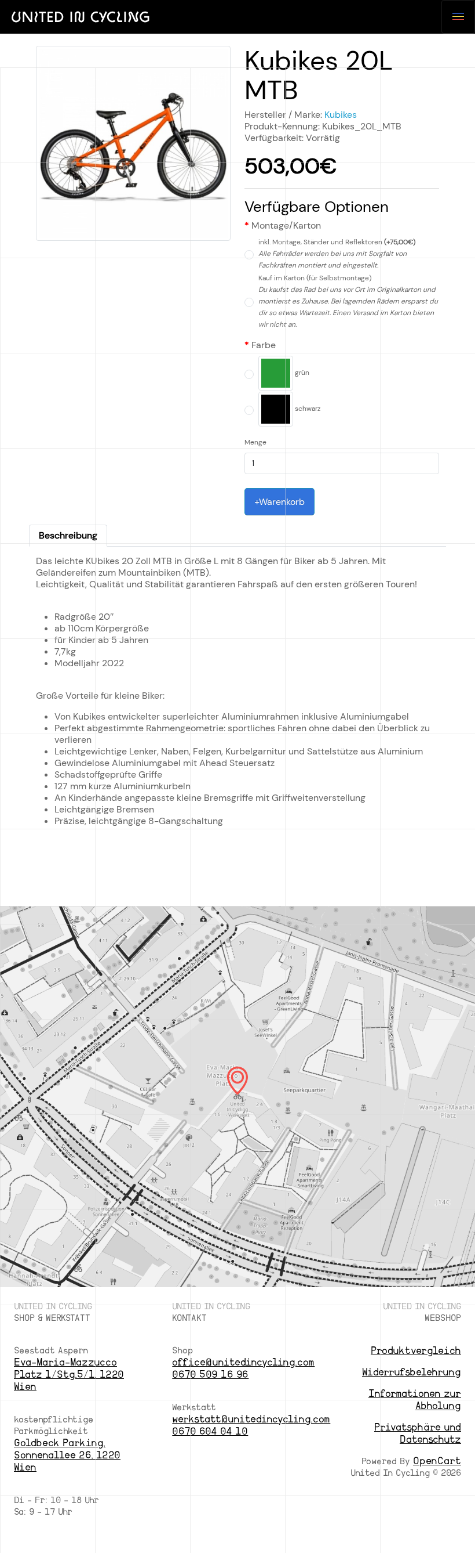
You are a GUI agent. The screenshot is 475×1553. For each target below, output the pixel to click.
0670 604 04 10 (210, 1431)
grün (301, 372)
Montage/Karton (286, 226)
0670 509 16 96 (210, 1374)
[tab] (68, 536)
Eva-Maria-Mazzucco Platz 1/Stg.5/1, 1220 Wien (69, 1374)
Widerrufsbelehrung (411, 1372)
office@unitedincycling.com (243, 1362)
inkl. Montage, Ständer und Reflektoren (336, 253)
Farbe (263, 345)
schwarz (306, 408)
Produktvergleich (416, 1350)
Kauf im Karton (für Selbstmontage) (348, 301)
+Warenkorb (279, 502)
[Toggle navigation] (458, 17)
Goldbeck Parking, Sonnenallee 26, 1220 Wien (67, 1455)
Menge (255, 442)
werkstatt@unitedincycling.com (251, 1419)
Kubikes (340, 115)
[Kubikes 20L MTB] (133, 147)
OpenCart (437, 1461)
